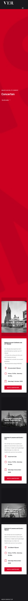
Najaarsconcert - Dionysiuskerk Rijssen (16, 319)
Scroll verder (5, 100)
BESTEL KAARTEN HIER (13, 387)
